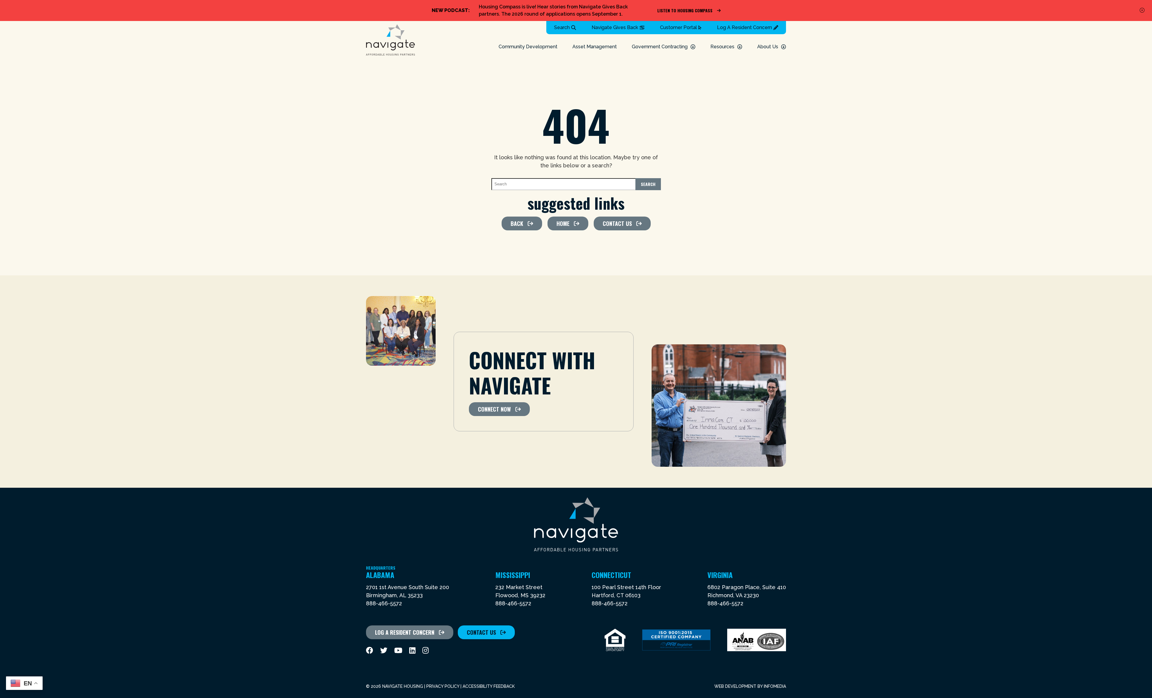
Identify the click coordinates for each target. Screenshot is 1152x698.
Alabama (380, 574)
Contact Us (617, 223)
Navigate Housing (390, 40)
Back (517, 223)
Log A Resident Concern (744, 27)
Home (562, 223)
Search (562, 27)
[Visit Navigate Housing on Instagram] (425, 650)
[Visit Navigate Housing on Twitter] (383, 650)
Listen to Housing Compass (684, 10)
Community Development (528, 46)
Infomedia (775, 686)
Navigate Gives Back (615, 27)
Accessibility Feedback (489, 686)
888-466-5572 (384, 603)
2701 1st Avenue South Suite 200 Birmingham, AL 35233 (407, 591)
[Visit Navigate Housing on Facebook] (369, 650)
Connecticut (611, 574)
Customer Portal (678, 27)
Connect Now (494, 409)
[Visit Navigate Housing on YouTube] (398, 650)
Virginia (720, 574)
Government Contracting (660, 46)
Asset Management (594, 46)
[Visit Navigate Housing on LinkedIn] (412, 650)
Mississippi (512, 574)
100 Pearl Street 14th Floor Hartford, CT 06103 (626, 591)
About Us (767, 46)
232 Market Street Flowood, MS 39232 (520, 591)
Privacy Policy (442, 686)
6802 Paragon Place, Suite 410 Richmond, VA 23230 (746, 591)
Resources (722, 46)
